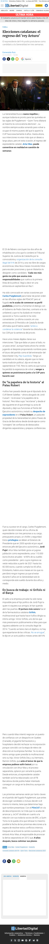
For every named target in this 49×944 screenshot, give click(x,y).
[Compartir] (4, 59)
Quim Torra (24, 851)
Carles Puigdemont (21, 847)
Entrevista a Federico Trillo (17, 1)
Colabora (39, 5)
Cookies (12, 935)
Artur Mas (11, 847)
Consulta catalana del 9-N (11, 851)
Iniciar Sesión (46, 5)
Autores (37, 935)
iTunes (37, 940)
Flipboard (29, 940)
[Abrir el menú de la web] (3, 6)
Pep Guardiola (25, 356)
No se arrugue (37, 632)
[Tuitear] (8, 59)
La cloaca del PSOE (31, 1)
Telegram (33, 940)
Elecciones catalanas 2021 (37, 851)
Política (4, 27)
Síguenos (28, 59)
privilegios (13, 540)
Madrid (12, 10)
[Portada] (16, 5)
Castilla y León (29, 10)
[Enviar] (12, 59)
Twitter (15, 940)
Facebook (11, 940)
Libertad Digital (24, 928)
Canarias (19, 10)
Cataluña (32, 847)
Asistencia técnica (25, 935)
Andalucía (4, 10)
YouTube (22, 940)
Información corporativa (14, 933)
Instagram (18, 940)
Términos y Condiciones (34, 933)
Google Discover (26, 940)
